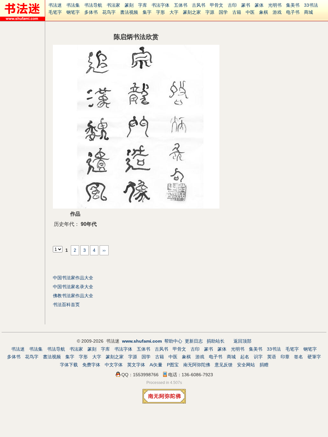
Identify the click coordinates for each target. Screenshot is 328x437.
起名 (244, 356)
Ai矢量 (156, 364)
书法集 (73, 5)
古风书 (198, 5)
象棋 (263, 12)
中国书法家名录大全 (73, 286)
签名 (298, 356)
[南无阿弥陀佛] (164, 401)
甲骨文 (216, 5)
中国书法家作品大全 (73, 277)
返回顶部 (242, 341)
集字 (147, 12)
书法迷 (55, 5)
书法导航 (93, 5)
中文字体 (114, 364)
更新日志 (194, 341)
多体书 (91, 12)
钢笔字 (73, 12)
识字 (258, 356)
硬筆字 (314, 356)
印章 (285, 356)
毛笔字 (55, 12)
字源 (209, 12)
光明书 (275, 5)
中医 (250, 12)
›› (104, 250)
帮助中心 (173, 341)
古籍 (236, 12)
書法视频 (129, 12)
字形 (160, 12)
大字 (173, 12)
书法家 (113, 5)
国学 (223, 12)
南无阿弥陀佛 (196, 364)
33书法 (311, 5)
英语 (271, 356)
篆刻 (129, 5)
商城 (308, 12)
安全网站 (246, 364)
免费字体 (91, 364)
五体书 (180, 5)
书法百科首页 (66, 304)
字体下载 (69, 364)
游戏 (277, 12)
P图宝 (173, 364)
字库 (142, 5)
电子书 (292, 12)
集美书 (292, 5)
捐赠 (263, 364)
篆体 (259, 5)
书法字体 (160, 5)
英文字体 (136, 364)
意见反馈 (224, 364)
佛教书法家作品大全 (73, 295)
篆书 (245, 5)
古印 (232, 5)
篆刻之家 (192, 12)
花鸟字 (109, 12)
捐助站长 (216, 341)
